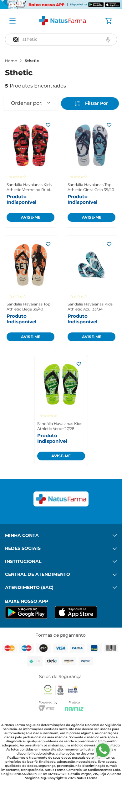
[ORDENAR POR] (30, 103)
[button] (108, 39)
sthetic (32, 61)
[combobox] (61, 39)
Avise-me (30, 217)
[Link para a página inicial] (11, 61)
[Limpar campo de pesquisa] (15, 39)
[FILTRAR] (90, 103)
